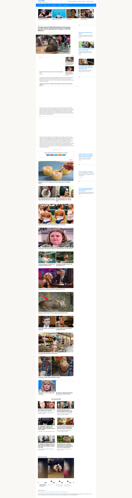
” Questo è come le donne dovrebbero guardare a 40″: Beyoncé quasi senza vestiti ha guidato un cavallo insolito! (86, 155)
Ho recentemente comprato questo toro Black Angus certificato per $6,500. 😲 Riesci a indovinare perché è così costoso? (46, 428)
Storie (45, 5)
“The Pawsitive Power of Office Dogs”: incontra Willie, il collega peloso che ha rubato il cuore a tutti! (86, 67)
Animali (40, 5)
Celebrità (59, 5)
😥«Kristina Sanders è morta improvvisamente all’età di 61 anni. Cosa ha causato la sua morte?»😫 (64, 410)
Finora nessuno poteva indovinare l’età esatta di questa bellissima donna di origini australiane (86, 189)
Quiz (49, 5)
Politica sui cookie (81, 1)
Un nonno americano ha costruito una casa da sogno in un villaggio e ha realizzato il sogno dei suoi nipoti (65, 427)
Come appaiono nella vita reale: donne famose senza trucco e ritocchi (46, 410)
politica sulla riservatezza (72, 1)
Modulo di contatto (90, 1)
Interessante (54, 5)
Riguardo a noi (66, 5)
